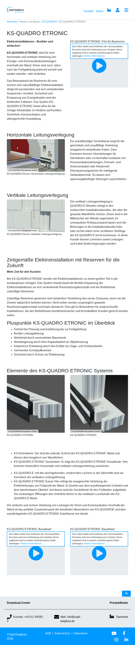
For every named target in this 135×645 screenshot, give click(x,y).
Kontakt (88, 11)
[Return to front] (21, 10)
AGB (48, 633)
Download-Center (18, 602)
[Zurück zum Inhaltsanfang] (126, 595)
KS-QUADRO (49, 21)
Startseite (12, 21)
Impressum (80, 633)
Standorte (122, 616)
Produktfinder (119, 602)
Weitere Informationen (94, 56)
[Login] (117, 10)
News (99, 11)
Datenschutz (62, 633)
